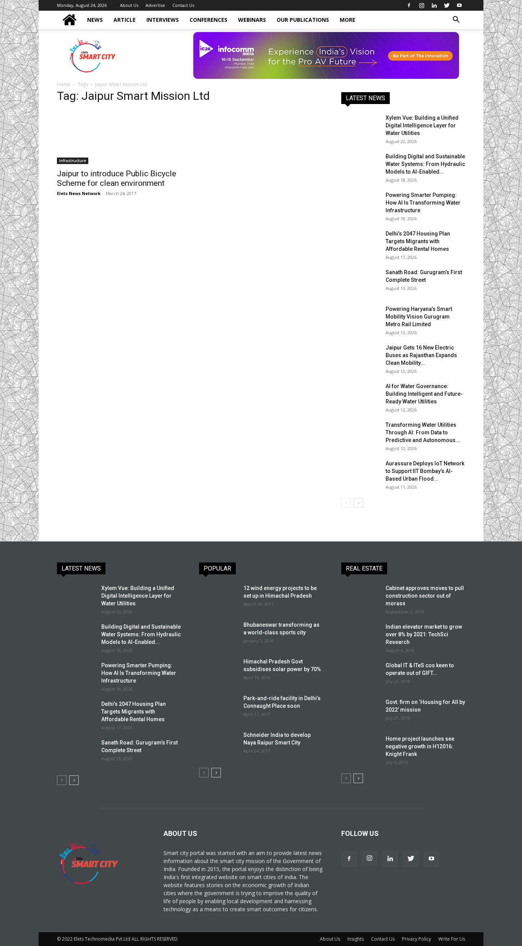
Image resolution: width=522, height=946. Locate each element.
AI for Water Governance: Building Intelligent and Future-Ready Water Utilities (424, 394)
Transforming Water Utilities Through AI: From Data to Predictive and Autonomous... (423, 432)
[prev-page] (346, 503)
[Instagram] (421, 5)
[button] (456, 20)
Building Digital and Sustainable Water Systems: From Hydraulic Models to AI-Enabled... (425, 164)
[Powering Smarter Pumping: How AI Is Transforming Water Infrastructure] (360, 204)
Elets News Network (79, 193)
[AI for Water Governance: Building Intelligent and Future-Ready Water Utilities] (360, 395)
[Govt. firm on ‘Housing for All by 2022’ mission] (360, 711)
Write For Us (451, 939)
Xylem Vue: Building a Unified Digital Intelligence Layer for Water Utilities (422, 125)
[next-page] (358, 503)
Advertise (155, 5)
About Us (129, 5)
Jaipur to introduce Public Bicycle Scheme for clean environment (116, 178)
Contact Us (183, 5)
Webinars (252, 19)
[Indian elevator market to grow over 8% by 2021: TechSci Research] (360, 636)
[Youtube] (459, 5)
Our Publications (303, 19)
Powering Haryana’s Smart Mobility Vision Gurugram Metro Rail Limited (419, 316)
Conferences (208, 19)
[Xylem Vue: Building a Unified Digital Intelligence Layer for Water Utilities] (360, 127)
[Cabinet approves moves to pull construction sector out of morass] (360, 597)
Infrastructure (72, 160)
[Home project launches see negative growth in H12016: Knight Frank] (360, 748)
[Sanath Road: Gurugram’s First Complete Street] (360, 281)
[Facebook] (409, 5)
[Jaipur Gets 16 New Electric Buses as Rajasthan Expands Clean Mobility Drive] (360, 357)
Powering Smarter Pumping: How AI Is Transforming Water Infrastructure (423, 202)
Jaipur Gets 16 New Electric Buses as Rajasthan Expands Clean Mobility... (421, 355)
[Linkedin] (434, 5)
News (95, 19)
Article (124, 19)
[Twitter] (446, 5)
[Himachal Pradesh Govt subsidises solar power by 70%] (217, 670)
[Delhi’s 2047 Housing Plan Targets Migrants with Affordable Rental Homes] (360, 243)
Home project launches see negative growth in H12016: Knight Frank (420, 746)
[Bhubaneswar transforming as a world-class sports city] (218, 634)
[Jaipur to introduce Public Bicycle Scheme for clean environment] (119, 137)
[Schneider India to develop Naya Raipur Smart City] (218, 744)
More (347, 19)
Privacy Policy (416, 939)
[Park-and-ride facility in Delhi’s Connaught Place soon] (218, 707)
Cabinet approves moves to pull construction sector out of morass (425, 595)
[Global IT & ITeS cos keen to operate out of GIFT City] (360, 675)
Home (63, 84)
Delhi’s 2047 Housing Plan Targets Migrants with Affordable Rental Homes (418, 241)
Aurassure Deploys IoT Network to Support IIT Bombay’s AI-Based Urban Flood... (425, 471)
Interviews (162, 19)
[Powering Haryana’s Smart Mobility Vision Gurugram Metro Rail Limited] (360, 318)
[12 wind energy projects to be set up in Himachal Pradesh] (218, 597)
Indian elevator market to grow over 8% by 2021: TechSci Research (424, 634)
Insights (355, 939)
